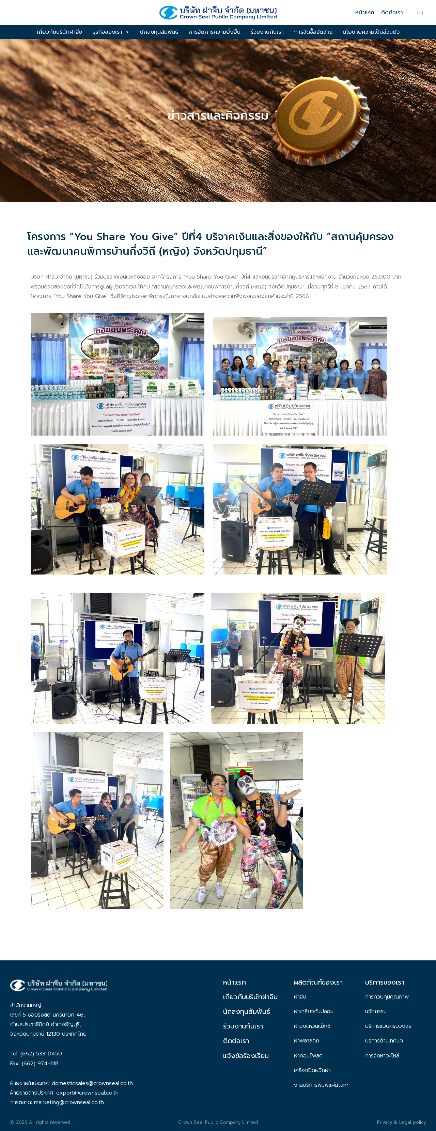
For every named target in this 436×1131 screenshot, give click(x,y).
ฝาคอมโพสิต (308, 1056)
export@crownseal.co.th (87, 1093)
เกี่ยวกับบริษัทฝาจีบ (59, 32)
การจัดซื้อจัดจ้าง (313, 32)
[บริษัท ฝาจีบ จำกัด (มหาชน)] (218, 15)
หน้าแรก (364, 13)
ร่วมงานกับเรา (267, 32)
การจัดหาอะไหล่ (382, 1056)
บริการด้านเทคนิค (384, 1041)
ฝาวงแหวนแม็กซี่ (312, 1026)
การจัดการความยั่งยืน (214, 32)
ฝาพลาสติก (306, 1041)
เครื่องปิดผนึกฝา (312, 1070)
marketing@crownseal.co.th (69, 1102)
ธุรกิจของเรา (107, 32)
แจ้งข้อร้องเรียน (246, 1056)
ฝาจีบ (300, 997)
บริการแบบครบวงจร (388, 1026)
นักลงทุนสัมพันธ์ (159, 32)
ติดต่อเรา (392, 13)
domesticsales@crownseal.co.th (92, 1083)
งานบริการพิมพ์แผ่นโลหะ (321, 1085)
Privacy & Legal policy (401, 1122)
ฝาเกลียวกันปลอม (313, 1011)
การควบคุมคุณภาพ (387, 997)
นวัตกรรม (376, 1011)
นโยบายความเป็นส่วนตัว (371, 32)
